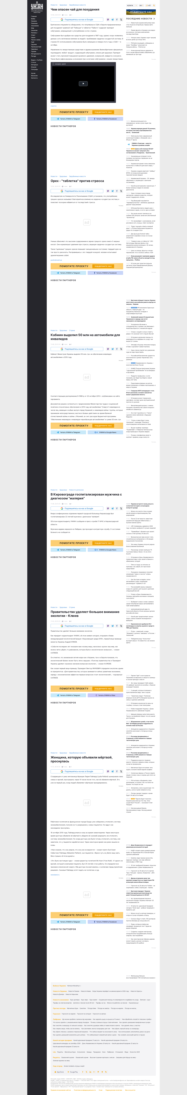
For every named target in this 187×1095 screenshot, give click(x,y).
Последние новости (139, 19)
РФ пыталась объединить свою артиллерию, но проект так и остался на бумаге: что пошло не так (139, 782)
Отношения (119, 1052)
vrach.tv (54, 106)
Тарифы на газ (100, 1003)
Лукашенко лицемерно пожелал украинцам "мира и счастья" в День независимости (139, 574)
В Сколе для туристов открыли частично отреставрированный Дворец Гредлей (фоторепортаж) (139, 265)
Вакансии (34, 75)
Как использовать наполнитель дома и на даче (134, 1032)
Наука (33, 37)
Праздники (97, 1052)
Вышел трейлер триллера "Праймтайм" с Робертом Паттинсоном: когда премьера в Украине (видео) (139, 429)
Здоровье (34, 49)
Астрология (81, 1052)
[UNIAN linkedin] (90, 1071)
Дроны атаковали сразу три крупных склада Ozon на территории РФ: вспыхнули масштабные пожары (140, 880)
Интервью (34, 64)
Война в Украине (59, 986)
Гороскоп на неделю (68, 1014)
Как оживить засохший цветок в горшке (131, 1035)
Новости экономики (61, 1000)
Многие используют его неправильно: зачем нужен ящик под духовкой (138, 123)
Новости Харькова (72, 994)
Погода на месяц (130, 1008)
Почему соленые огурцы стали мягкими (104, 1022)
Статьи (33, 62)
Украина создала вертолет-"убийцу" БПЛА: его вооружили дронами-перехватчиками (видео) (140, 173)
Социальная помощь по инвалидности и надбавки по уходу (119, 1000)
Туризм (33, 51)
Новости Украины (60, 991)
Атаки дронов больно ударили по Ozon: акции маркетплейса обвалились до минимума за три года (140, 52)
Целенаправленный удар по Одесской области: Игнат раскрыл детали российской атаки (140, 611)
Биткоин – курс (145, 1000)
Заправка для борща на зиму (126, 1057)
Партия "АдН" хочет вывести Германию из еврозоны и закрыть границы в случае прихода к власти (140, 677)
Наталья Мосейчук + (74, 986)
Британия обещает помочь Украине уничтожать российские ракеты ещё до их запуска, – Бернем (141, 302)
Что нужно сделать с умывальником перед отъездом (71, 1022)
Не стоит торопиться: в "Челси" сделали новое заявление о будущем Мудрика (139, 415)
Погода (33, 56)
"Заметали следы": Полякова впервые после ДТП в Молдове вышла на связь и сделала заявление (140, 698)
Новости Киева (86, 991)
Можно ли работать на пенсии (117, 1003)
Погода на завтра (103, 1008)
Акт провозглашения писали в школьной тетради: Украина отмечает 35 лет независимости (140, 900)
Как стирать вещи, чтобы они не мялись (66, 1028)
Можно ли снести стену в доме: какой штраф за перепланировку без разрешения (139, 513)
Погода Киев (92, 1008)
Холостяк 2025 (135, 1052)
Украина (34, 21)
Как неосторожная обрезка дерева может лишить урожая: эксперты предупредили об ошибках (140, 941)
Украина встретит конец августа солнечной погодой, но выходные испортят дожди (139, 506)
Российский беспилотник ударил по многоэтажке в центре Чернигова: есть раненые (140, 357)
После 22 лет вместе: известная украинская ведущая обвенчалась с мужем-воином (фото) (139, 520)
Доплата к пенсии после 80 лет (83, 1003)
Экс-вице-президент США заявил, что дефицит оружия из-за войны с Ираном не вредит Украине (140, 685)
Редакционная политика (114, 1090)
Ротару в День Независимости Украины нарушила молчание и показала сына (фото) (140, 596)
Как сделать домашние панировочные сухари (134, 1022)
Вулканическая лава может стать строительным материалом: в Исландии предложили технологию (139, 539)
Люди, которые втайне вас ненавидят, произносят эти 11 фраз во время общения (138, 926)
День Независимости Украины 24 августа (96, 1043)
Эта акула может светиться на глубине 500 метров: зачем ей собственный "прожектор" (141, 215)
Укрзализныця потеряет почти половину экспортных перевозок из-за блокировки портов (139, 158)
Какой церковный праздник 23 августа (66, 1046)
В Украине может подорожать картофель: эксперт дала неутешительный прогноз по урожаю (140, 400)
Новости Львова (73, 991)
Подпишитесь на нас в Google (79, 19)
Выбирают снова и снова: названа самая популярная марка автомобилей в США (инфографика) (140, 603)
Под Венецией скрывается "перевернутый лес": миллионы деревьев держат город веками (140, 202)
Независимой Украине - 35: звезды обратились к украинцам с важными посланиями (140, 180)
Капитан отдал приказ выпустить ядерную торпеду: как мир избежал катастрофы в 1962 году (139, 860)
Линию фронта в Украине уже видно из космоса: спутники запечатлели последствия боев (140, 32)
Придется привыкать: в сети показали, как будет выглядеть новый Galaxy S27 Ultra (139, 378)
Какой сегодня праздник (62, 1040)
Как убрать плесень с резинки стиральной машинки (70, 1032)
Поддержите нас (141, 12)
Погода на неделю (117, 1008)
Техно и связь (35, 40)
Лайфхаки (57, 1019)
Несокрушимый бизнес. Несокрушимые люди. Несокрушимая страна (139, 810)
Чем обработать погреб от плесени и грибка (136, 1019)
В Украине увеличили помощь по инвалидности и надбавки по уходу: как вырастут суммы (139, 339)
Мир (32, 28)
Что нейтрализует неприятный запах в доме (101, 1035)
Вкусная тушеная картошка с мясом (102, 1057)
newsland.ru (55, 875)
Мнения (33, 67)
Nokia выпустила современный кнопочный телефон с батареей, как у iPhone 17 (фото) (139, 138)
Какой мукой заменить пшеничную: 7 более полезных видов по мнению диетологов (141, 188)
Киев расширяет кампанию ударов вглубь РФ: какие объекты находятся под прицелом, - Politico (140, 258)
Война (33, 18)
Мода (126, 1052)
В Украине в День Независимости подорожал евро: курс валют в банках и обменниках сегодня (139, 559)
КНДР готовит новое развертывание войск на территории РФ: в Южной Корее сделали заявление (140, 852)
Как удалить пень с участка (130, 1025)
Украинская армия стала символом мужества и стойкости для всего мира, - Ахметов (140, 165)
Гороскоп (56, 1014)
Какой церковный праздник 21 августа (86, 1040)
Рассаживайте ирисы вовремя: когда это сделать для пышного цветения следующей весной (140, 589)
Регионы (34, 33)
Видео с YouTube (36, 60)
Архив (33, 73)
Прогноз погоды (59, 1008)
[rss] (106, 1071)
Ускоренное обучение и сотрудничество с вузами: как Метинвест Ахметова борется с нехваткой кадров (140, 326)
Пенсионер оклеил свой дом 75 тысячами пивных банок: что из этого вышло (139, 552)
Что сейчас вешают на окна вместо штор (103, 1032)
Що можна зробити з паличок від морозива (76, 1019)
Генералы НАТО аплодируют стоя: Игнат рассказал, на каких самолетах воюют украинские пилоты (140, 392)
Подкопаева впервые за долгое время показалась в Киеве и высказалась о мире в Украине (141, 385)
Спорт (33, 35)
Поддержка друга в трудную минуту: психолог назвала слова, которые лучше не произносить (140, 762)
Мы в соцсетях (130, 1090)
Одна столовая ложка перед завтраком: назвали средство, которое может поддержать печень (139, 195)
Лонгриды (34, 69)
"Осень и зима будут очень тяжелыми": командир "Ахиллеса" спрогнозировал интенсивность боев (138, 422)
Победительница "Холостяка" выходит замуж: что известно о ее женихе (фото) (140, 640)
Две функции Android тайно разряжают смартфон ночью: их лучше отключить (139, 235)
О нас (100, 1090)
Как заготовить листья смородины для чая (95, 1028)
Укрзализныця (133, 1003)
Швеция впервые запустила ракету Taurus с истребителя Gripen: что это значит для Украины (140, 716)
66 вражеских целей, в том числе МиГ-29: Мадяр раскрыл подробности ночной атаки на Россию (140, 723)
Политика (34, 23)
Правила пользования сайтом (61, 1090)
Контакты (34, 78)
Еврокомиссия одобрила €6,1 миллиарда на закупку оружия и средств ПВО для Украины (140, 626)
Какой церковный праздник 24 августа (114, 1040)
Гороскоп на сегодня (84, 1014)
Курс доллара (74, 1000)
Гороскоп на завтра (99, 1014)
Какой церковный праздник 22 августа (125, 1043)
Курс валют (93, 1000)
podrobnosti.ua (56, 260)
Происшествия (36, 47)
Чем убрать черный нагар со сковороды (125, 1028)
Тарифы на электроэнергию (62, 1003)
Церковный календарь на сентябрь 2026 (66, 1043)
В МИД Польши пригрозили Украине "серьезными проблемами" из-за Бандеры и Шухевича (140, 370)
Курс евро (84, 1000)
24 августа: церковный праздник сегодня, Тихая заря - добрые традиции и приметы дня (140, 908)
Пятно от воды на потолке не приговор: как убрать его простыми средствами (138, 566)
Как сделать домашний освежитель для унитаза (69, 1035)
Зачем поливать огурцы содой (74, 1066)
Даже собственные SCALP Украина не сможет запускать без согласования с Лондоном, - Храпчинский (140, 151)
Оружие (34, 44)
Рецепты (60, 1052)
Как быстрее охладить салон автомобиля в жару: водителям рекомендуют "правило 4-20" (138, 581)
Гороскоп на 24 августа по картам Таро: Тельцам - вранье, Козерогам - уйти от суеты (140, 873)
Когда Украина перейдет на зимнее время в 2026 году (110, 991)
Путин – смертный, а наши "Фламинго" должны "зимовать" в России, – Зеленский (140, 633)
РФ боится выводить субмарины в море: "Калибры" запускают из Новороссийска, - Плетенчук (140, 45)
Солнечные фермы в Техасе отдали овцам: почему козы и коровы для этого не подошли (140, 775)
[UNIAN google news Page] (94, 1071)
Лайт (32, 42)
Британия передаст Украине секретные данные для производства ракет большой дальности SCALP (139, 893)
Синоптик (83, 1008)
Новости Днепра (58, 994)
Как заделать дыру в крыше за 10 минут (106, 1019)
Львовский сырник (67, 1057)
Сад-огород (57, 1066)
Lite (54, 1052)
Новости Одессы (136, 991)
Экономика (35, 26)
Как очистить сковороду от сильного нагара (67, 1025)
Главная (34, 16)
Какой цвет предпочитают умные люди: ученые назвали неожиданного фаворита (139, 618)
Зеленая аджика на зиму (61, 1060)
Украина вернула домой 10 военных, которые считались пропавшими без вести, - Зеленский (141, 130)
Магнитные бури (72, 1008)
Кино (103, 1052)
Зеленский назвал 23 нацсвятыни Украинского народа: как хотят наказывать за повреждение (140, 319)
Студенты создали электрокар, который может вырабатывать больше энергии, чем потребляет (139, 933)
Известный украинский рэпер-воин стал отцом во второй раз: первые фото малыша (140, 24)
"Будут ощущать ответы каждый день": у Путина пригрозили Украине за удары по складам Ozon (139, 228)
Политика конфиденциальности (85, 1090)
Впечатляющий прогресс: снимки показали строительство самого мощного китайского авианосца (140, 407)
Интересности (36, 54)
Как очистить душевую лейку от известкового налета (102, 1025)
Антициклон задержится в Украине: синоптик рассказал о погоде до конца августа (140, 731)
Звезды (89, 1052)
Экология (34, 30)
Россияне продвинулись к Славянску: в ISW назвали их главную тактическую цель (139, 738)
